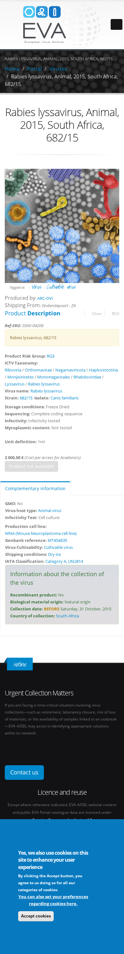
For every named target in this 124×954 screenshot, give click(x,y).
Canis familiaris (65, 398)
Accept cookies (36, 916)
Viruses (58, 68)
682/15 (26, 398)
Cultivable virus (60, 286)
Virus (36, 286)
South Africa (67, 616)
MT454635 (57, 540)
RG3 (115, 313)
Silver (97, 313)
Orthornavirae (38, 370)
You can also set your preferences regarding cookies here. (53, 900)
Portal (34, 68)
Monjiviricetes (20, 377)
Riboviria (13, 370)
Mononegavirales (53, 377)
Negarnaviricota (70, 370)
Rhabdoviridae (87, 377)
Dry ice (54, 554)
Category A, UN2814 (64, 561)
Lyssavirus (14, 384)
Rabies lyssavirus (44, 384)
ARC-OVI (45, 298)
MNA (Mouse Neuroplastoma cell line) (41, 533)
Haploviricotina (103, 370)
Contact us (24, 772)
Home (12, 68)
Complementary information (35, 488)
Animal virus (49, 510)
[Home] (62, 25)
